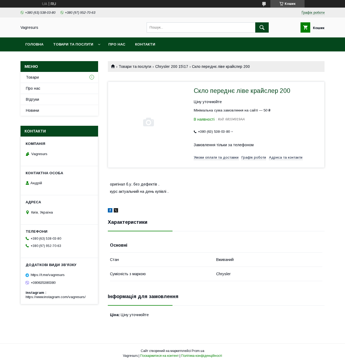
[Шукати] (262, 27)
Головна (34, 44)
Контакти (145, 44)
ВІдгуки (32, 99)
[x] (116, 211)
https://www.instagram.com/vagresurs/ (56, 297)
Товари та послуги (73, 44)
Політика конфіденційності (201, 356)
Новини (32, 110)
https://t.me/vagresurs (48, 275)
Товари (32, 77)
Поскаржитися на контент (159, 356)
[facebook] (110, 211)
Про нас (116, 44)
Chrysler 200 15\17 (171, 66)
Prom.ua (198, 351)
